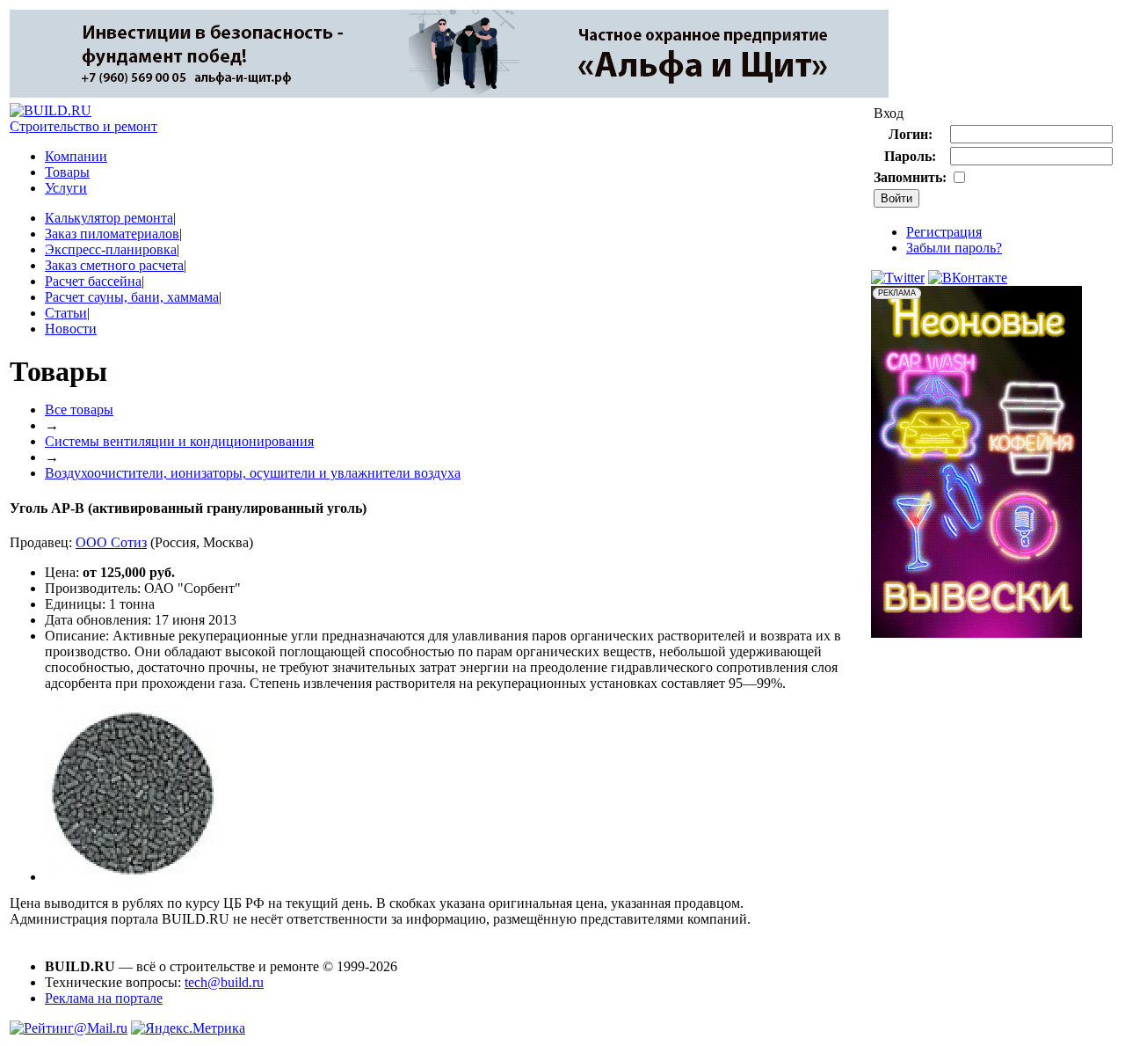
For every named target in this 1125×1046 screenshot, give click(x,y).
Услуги (66, 187)
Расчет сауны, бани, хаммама (132, 296)
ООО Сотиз (111, 542)
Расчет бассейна (93, 281)
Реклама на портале (104, 998)
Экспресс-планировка (111, 249)
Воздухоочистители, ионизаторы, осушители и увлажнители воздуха (253, 472)
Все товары (79, 409)
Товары (67, 172)
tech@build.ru (224, 982)
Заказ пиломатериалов (112, 233)
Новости (71, 328)
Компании (76, 156)
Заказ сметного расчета (114, 265)
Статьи (66, 312)
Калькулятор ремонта (109, 217)
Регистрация (944, 231)
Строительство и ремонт (83, 126)
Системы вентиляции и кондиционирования (179, 441)
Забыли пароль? (954, 247)
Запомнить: (910, 177)
